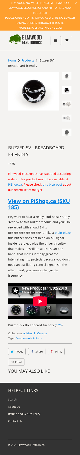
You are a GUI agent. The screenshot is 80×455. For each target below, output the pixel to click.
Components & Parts (29, 338)
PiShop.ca (15, 184)
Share (39, 351)
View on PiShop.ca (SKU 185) (39, 204)
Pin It (58, 351)
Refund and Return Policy (24, 414)
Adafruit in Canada (35, 333)
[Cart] (67, 40)
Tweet (19, 351)
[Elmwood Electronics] (25, 42)
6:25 (59, 325)
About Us (14, 407)
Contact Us (15, 421)
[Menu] (56, 40)
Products (28, 60)
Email (18, 362)
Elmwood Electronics (31, 445)
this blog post (52, 184)
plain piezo (63, 233)
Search (12, 399)
